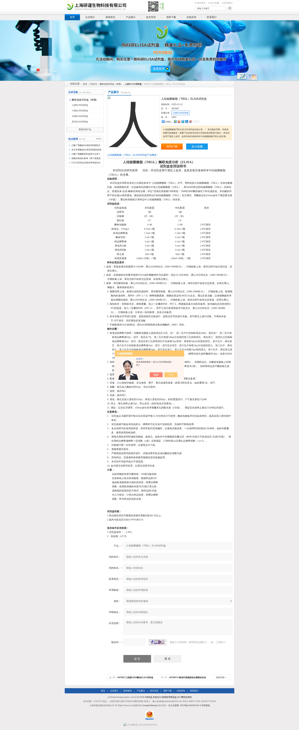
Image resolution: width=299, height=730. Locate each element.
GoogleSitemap (150, 705)
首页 (72, 17)
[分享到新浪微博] (179, 121)
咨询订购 (172, 146)
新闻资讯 (110, 17)
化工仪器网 (173, 705)
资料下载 (171, 17)
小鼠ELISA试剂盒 (80, 110)
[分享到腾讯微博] (183, 121)
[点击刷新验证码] (157, 642)
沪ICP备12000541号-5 (190, 705)
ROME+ (99, 139)
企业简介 (90, 17)
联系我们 (228, 3)
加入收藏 (215, 3)
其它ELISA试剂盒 (80, 121)
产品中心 (93, 84)
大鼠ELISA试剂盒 (80, 116)
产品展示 (130, 17)
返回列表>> (221, 677)
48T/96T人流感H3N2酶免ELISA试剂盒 (135, 677)
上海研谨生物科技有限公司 (118, 6)
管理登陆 (206, 705)
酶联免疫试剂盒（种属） (111, 84)
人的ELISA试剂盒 (80, 105)
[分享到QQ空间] (175, 121)
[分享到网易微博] (190, 121)
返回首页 (201, 3)
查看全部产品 (85, 129)
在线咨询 (191, 17)
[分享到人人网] (186, 121)
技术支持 (151, 17)
